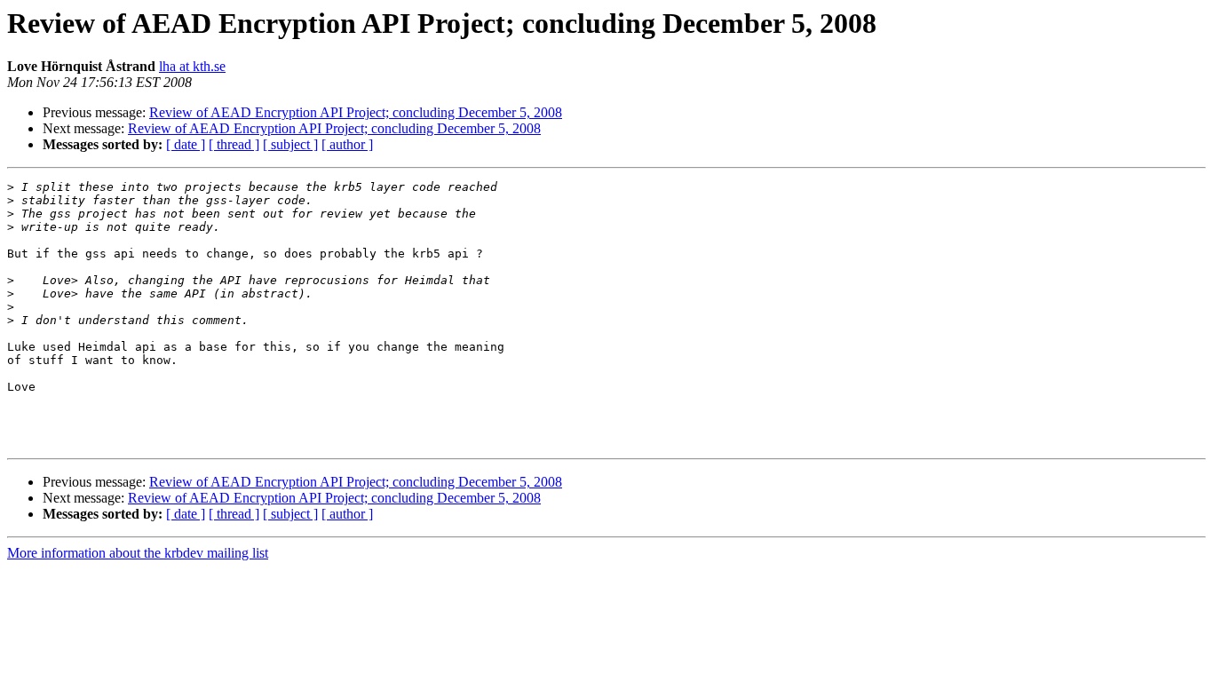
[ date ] (185, 144)
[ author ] (347, 144)
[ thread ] (234, 144)
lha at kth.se (192, 66)
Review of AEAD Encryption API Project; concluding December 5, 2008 (355, 112)
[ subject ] (290, 144)
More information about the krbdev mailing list (137, 552)
